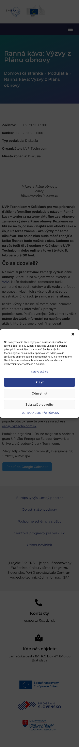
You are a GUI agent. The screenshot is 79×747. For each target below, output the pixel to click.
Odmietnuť (39, 393)
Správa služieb (39, 371)
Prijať (40, 382)
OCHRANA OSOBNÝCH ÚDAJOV (40, 412)
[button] (73, 334)
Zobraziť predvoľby (40, 404)
